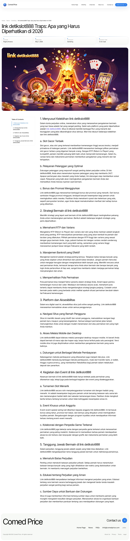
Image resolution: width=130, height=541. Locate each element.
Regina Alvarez (8, 41)
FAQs (98, 528)
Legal (124, 534)
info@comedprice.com (110, 528)
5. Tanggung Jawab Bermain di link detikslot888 (23, 141)
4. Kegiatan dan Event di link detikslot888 (21, 136)
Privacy (114, 534)
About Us (107, 534)
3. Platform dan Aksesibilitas (21, 132)
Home (3, 20)
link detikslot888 (53, 129)
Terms (119, 534)
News (8, 20)
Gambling (13, 20)
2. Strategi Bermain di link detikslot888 (20, 128)
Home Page (81, 528)
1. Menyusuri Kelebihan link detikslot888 (20, 123)
